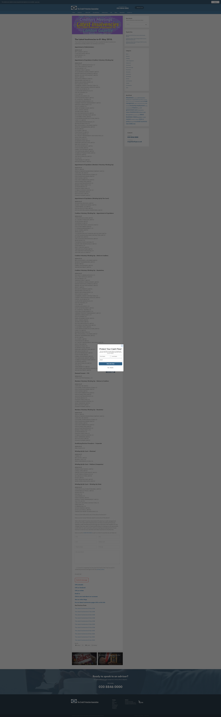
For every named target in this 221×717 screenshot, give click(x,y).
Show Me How (110, 363)
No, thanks (110, 367)
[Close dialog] (122, 346)
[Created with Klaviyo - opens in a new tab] (110, 372)
